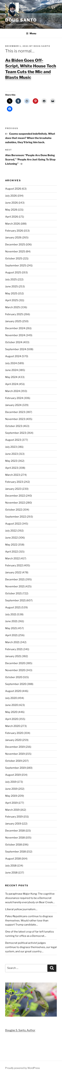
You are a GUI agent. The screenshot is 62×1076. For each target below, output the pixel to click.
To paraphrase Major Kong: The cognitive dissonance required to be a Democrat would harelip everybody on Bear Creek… (30, 898)
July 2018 (11, 865)
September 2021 (15, 600)
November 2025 (15, 251)
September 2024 (15, 349)
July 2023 (11, 446)
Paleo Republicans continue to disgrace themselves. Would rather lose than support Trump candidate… (29, 920)
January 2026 (13, 237)
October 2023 (13, 426)
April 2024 (11, 384)
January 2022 (13, 572)
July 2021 (10, 614)
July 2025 (11, 279)
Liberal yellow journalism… (21, 909)
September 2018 (15, 851)
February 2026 (14, 230)
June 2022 (11, 537)
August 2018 (13, 858)
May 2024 (11, 377)
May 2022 (11, 544)
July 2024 (11, 363)
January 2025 (13, 321)
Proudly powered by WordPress (22, 1067)
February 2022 (14, 565)
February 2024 (14, 398)
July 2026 (11, 195)
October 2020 (13, 677)
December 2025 (15, 244)
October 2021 (13, 593)
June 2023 (11, 453)
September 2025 (15, 265)
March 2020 (12, 726)
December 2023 (15, 412)
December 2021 (15, 579)
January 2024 (13, 405)
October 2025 (13, 258)
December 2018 (15, 830)
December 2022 (15, 495)
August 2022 (13, 523)
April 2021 (11, 635)
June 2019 (11, 788)
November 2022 (15, 502)
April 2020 (11, 719)
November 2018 (15, 837)
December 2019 (15, 746)
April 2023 (11, 467)
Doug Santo (21, 20)
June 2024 (11, 370)
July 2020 (11, 698)
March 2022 (12, 558)
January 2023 (13, 488)
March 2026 (12, 223)
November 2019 (15, 753)
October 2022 (13, 509)
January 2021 (13, 656)
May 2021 (11, 628)
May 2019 (11, 795)
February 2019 (14, 816)
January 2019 (13, 823)
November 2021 (15, 586)
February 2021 (14, 649)
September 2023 (15, 432)
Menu (33, 33)
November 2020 (15, 670)
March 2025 (12, 307)
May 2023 (11, 460)
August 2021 (13, 607)
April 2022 (11, 551)
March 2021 (12, 642)
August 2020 (13, 691)
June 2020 (11, 705)
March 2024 (12, 391)
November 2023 (15, 419)
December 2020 (15, 663)
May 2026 (11, 209)
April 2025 (11, 300)
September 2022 (15, 516)
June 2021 (11, 621)
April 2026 (11, 216)
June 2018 (11, 872)
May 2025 (11, 293)
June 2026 (11, 202)
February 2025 (14, 314)
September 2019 (15, 767)
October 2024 (13, 342)
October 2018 (13, 844)
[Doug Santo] (31, 1015)
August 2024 (13, 356)
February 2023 (14, 481)
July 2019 (11, 781)
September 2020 (15, 684)
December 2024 (15, 328)
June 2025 (11, 286)
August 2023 (13, 439)
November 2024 (15, 335)
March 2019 (12, 809)
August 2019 (13, 774)
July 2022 (11, 530)
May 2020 (11, 712)
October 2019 (13, 760)
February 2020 (14, 733)
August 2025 (13, 272)
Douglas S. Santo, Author (20, 1030)
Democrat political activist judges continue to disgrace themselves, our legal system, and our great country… (31, 947)
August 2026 (13, 188)
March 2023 (12, 474)
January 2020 (13, 740)
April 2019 (11, 802)
